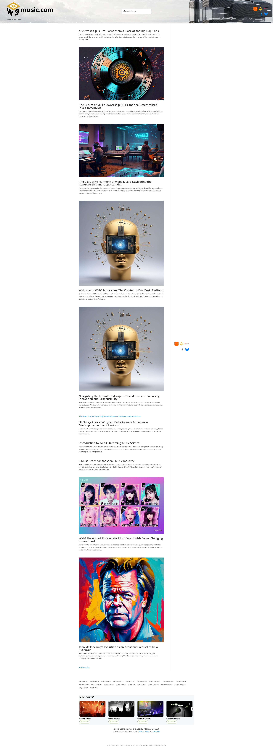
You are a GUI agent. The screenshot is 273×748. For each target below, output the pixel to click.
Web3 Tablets (109, 684)
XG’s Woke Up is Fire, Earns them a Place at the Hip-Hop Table (119, 31)
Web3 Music (83, 681)
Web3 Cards (141, 684)
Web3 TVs (131, 684)
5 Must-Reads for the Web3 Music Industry (106, 461)
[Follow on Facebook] (261, 14)
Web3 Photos (106, 681)
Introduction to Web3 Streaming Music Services (110, 443)
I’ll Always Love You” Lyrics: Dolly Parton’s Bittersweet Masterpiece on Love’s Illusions (113, 423)
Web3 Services (84, 684)
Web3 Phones (121, 684)
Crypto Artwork (180, 684)
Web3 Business (168, 681)
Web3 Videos (94, 681)
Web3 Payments (154, 681)
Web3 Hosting (142, 681)
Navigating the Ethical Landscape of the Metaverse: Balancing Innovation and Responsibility (119, 397)
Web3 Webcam (153, 684)
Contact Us (94, 688)
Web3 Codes (130, 681)
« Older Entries (84, 667)
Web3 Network (118, 681)
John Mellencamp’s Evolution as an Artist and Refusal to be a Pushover (118, 648)
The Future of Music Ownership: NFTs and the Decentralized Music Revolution (118, 106)
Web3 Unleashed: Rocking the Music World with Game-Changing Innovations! (121, 539)
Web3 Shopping (181, 681)
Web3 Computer (166, 684)
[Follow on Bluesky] (266, 15)
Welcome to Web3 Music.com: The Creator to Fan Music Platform (121, 290)
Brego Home (83, 688)
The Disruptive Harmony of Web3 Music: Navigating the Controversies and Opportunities (115, 183)
